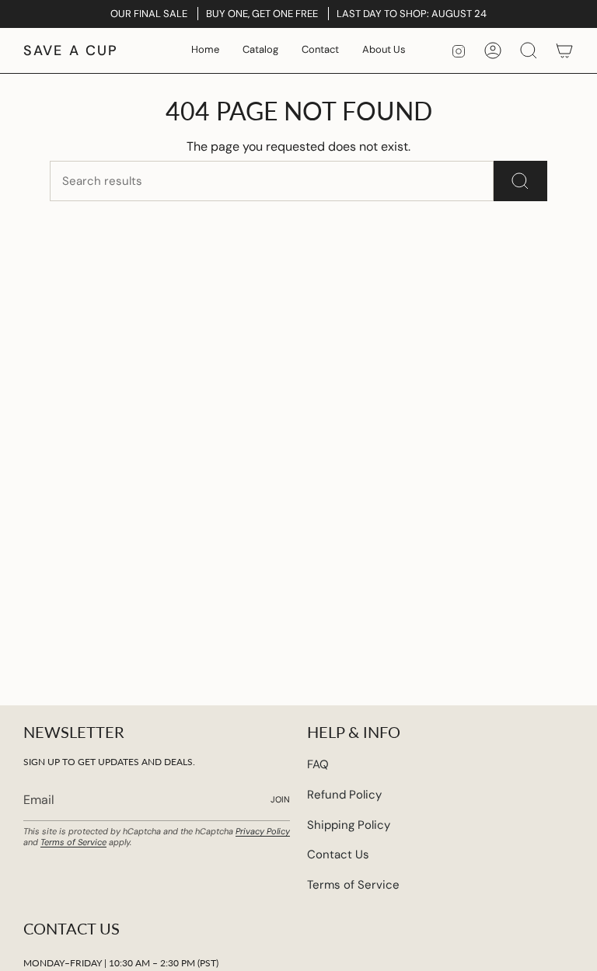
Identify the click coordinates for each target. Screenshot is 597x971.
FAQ (318, 764)
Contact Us (338, 854)
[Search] (520, 181)
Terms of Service (73, 842)
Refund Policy (344, 794)
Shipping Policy (348, 825)
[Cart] (564, 50)
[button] (260, 50)
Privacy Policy (263, 831)
